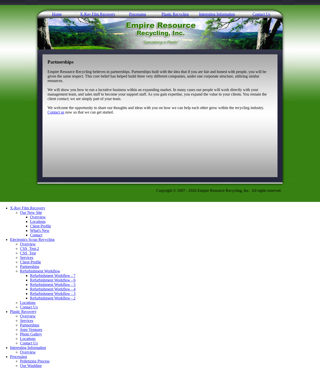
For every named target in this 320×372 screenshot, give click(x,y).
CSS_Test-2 (29, 248)
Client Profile (40, 226)
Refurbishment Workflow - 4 (53, 289)
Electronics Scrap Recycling (32, 239)
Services (26, 257)
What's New (40, 230)
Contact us (56, 112)
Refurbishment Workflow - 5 (53, 284)
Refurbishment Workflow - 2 (53, 298)
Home (57, 14)
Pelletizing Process (35, 361)
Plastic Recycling (175, 14)
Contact (36, 235)
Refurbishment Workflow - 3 (53, 293)
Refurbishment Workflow (40, 271)
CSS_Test (28, 253)
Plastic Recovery (23, 311)
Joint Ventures (31, 329)
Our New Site (31, 212)
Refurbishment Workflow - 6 (53, 280)
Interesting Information (217, 14)
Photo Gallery (31, 334)
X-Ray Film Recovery (97, 14)
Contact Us (261, 14)
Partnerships (29, 266)
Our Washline (31, 365)
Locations (38, 221)
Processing (137, 14)
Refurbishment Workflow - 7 (53, 275)
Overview (38, 217)
